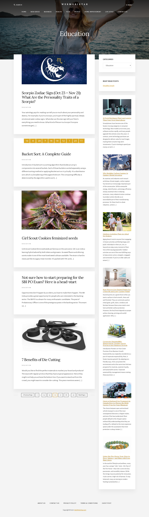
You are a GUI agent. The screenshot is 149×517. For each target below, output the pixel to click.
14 (44, 395)
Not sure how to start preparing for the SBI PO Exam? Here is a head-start (53, 279)
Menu (129, 5)
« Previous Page (28, 395)
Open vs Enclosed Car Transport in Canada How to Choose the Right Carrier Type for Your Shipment (116, 403)
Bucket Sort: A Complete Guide (46, 154)
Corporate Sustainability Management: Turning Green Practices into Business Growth (115, 343)
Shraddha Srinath (108, 86)
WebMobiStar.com (80, 510)
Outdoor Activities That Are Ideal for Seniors (116, 235)
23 (74, 395)
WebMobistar (75, 4)
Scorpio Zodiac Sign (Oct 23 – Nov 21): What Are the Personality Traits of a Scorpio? (51, 97)
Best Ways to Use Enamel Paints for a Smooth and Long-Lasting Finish (117, 290)
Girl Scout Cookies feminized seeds (50, 238)
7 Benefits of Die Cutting (41, 359)
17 (61, 395)
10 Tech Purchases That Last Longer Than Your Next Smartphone (117, 119)
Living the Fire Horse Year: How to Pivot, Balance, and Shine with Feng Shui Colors (116, 458)
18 (67, 395)
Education (26, 107)
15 (50, 395)
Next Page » (82, 395)
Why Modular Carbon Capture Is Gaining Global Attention (115, 174)
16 (55, 395)
